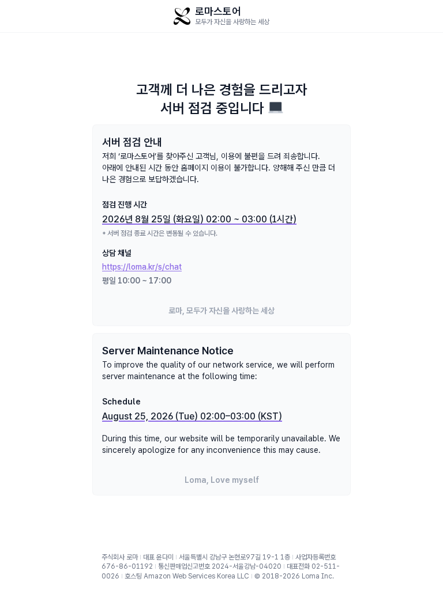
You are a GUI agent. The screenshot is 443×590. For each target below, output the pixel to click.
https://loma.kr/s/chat (142, 266)
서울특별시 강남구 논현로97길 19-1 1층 (234, 557)
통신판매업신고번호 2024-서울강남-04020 (219, 566)
